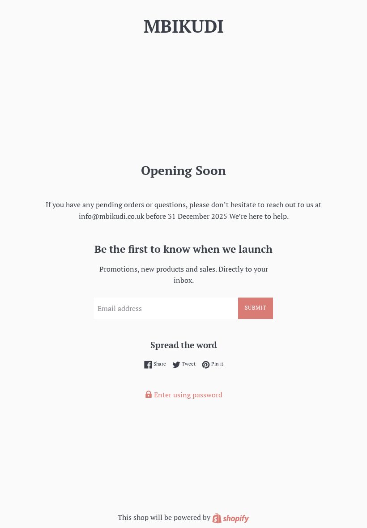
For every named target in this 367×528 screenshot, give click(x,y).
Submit (255, 307)
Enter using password (187, 395)
